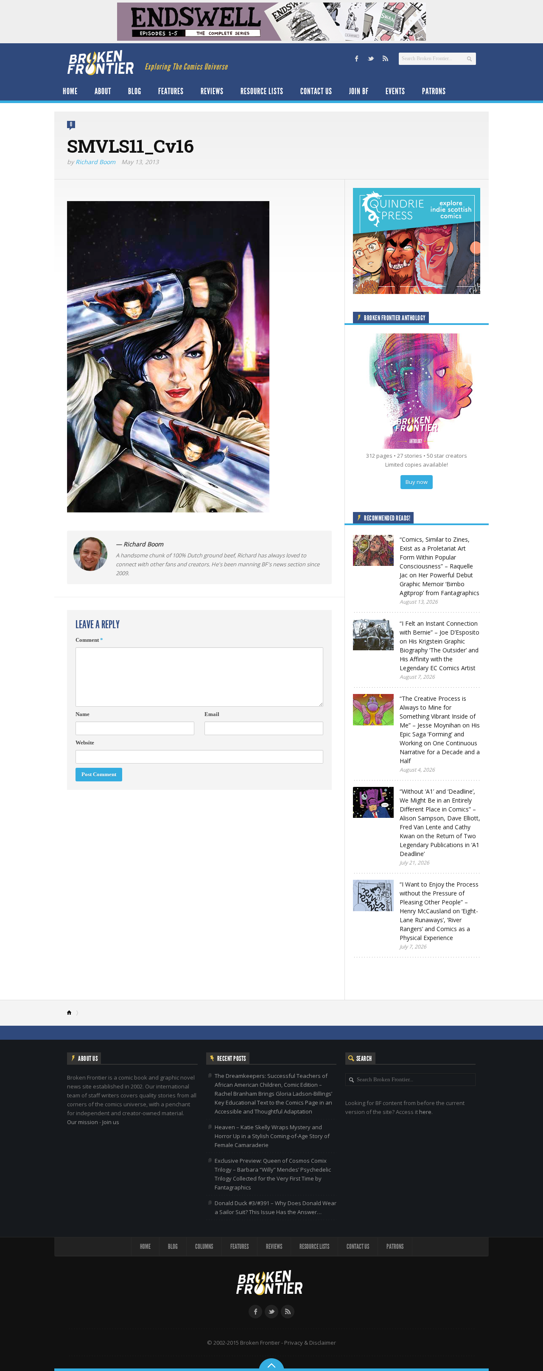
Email (211, 714)
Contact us (316, 91)
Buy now (417, 482)
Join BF (359, 91)
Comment (89, 640)
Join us (110, 1122)
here (425, 1112)
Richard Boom (95, 162)
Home (70, 91)
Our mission (82, 1122)
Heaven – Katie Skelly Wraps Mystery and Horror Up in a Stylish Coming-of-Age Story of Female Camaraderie (272, 1136)
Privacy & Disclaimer (310, 1342)
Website (85, 742)
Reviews (212, 91)
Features (171, 91)
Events (395, 91)
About (103, 91)
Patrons (434, 91)
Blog (134, 91)
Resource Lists (262, 91)
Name (83, 714)
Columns (204, 1246)
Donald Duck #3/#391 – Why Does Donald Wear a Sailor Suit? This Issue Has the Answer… (275, 1207)
